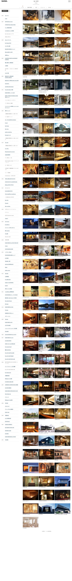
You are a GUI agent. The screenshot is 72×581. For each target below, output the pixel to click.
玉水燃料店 (7, 276)
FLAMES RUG (8, 279)
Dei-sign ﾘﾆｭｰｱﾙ (8, 135)
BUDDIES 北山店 (8, 430)
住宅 (36, 7)
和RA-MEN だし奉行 (8, 52)
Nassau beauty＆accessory (10, 151)
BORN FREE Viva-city (9, 337)
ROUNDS (7, 433)
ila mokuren (7, 224)
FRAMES (7, 331)
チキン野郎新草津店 (8, 27)
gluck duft (7, 83)
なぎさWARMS (7, 325)
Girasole (6, 203)
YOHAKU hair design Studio (10, 24)
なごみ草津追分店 (8, 418)
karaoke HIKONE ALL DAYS (10, 334)
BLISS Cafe (7, 412)
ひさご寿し (7, 148)
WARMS (6, 439)
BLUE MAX (7, 421)
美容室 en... (7, 55)
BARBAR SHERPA (8, 424)
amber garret (7, 270)
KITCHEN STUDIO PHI (9, 427)
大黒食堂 (6, 65)
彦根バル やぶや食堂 (8, 288)
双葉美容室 (7, 415)
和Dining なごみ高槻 (8, 378)
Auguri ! (6, 218)
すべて (22, 7)
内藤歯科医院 (7, 375)
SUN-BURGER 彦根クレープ (10, 255)
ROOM (6, 285)
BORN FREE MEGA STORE (10, 436)
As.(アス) (7, 15)
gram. (6, 18)
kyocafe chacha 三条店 (9, 89)
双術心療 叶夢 (7, 261)
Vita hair (6, 310)
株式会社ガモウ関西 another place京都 (11, 80)
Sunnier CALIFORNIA (9, 282)
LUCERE (6, 258)
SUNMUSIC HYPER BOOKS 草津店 (11, 384)
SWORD (6, 403)
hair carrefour (7, 206)
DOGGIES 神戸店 (8, 340)
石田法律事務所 (7, 154)
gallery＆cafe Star (8, 132)
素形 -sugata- (7, 230)
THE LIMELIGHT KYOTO (10, 178)
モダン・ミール (7, 316)
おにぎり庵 (7, 73)
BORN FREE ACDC (8, 322)
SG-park (6, 142)
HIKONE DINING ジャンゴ (10, 49)
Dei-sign (6, 319)
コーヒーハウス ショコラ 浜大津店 (11, 328)
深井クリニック (7, 110)
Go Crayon (7, 221)
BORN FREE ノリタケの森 (9, 92)
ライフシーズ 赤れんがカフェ (10, 227)
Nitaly (6, 267)
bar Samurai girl (8, 372)
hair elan (6, 200)
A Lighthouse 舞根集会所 (9, 291)
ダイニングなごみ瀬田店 (9, 409)
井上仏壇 (6, 233)
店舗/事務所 (29, 7)
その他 (49, 7)
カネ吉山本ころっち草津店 (9, 30)
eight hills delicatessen (9, 86)
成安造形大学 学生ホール (9, 313)
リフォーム (42, 7)
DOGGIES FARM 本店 (9, 381)
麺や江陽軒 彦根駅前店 (9, 62)
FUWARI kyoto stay (9, 21)
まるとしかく (7, 406)
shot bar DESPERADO (9, 264)
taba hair (6, 273)
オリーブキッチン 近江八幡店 (10, 366)
